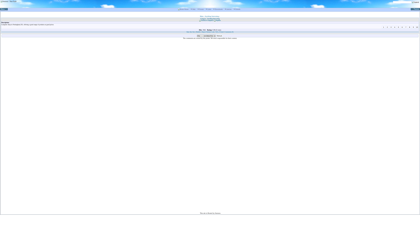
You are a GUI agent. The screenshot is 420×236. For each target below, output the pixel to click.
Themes (416, 9)
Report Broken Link (208, 32)
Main (201, 16)
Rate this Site (191, 32)
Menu (3, 9)
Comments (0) (229, 32)
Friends (237, 9)
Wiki (194, 9)
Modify (198, 32)
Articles (229, 9)
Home (186, 9)
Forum (201, 9)
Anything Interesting (212, 16)
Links (209, 9)
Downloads (218, 9)
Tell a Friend (219, 32)
